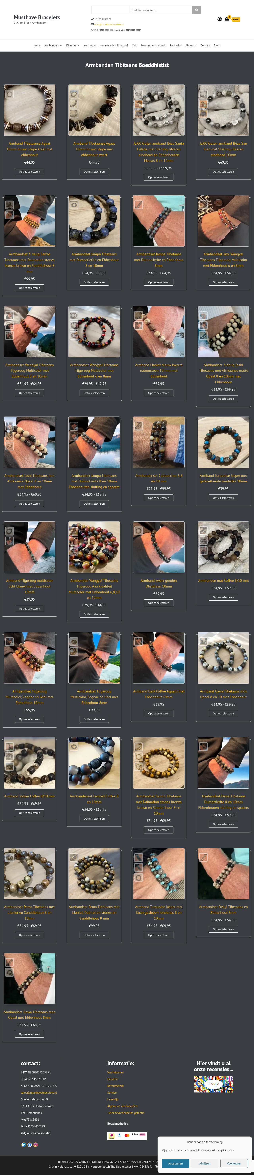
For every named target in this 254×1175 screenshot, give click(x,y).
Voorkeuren (234, 1163)
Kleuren (71, 45)
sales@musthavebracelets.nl (109, 24)
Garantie (112, 1079)
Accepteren (175, 1163)
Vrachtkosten (115, 1072)
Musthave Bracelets (37, 17)
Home (37, 45)
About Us (191, 45)
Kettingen (90, 45)
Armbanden (51, 45)
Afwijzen (204, 1163)
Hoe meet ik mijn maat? (114, 45)
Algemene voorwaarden (122, 1106)
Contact (205, 45)
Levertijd (112, 1099)
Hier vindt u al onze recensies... (213, 1066)
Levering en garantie (153, 45)
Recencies (176, 45)
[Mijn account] (219, 19)
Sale (134, 45)
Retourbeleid (115, 1086)
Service (112, 1092)
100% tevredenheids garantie (125, 1113)
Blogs (217, 45)
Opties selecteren (29, 171)
